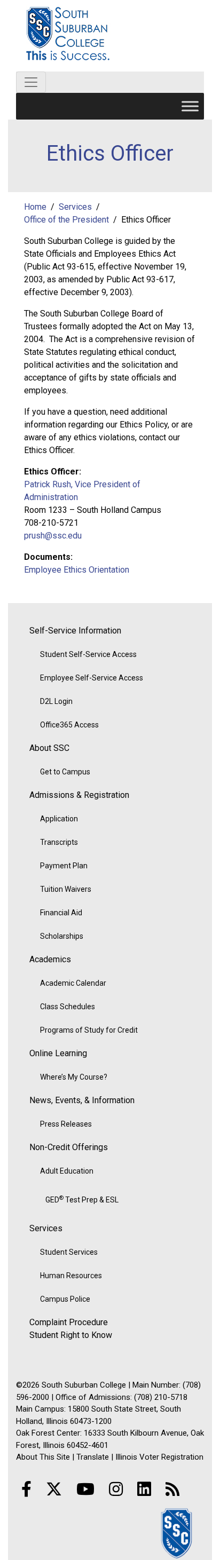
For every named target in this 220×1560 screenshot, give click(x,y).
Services (45, 1228)
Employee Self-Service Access (91, 678)
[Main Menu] (190, 106)
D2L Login (56, 701)
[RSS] (172, 1489)
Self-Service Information (75, 630)
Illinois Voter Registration (159, 1457)
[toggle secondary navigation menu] (31, 82)
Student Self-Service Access (88, 654)
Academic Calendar (73, 983)
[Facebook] (26, 1489)
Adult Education (66, 1171)
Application (59, 818)
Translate (92, 1457)
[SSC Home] (177, 1532)
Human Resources (71, 1275)
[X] (54, 1489)
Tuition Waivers (65, 889)
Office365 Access (69, 724)
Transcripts (59, 842)
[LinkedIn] (144, 1489)
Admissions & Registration (79, 795)
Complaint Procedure (68, 1322)
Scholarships (61, 936)
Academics (50, 959)
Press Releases (66, 1124)
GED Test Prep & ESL (82, 1199)
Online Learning (58, 1053)
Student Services (69, 1252)
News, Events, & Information (82, 1100)
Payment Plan (64, 865)
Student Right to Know (70, 1335)
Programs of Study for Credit (89, 1030)
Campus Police (65, 1299)
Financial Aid (61, 912)
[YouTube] (85, 1489)
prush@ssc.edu (53, 535)
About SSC (49, 748)
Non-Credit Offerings (68, 1147)
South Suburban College (110, 35)
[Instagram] (116, 1489)
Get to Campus (65, 771)
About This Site (43, 1457)
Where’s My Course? (73, 1077)
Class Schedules (67, 1006)
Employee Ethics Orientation (76, 570)
